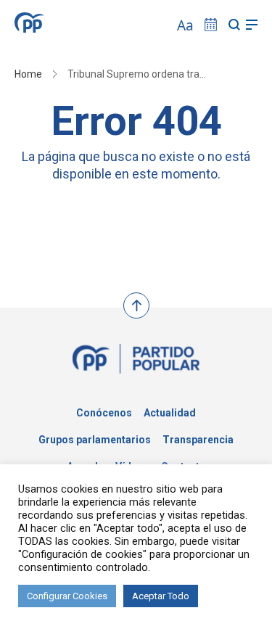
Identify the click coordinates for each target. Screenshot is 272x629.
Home (28, 74)
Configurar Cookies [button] (67, 596)
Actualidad (170, 413)
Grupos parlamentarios (94, 439)
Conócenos (104, 413)
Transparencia (198, 439)
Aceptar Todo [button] (160, 596)
